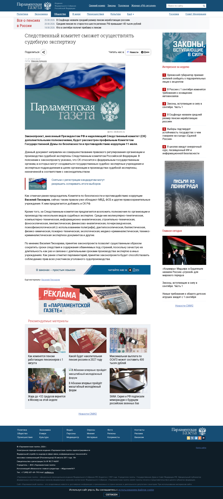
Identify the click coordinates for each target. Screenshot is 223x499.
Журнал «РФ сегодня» (143, 5)
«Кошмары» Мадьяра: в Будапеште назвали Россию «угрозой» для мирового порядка (182, 272)
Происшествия (95, 14)
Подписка (123, 5)
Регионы (111, 433)
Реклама (139, 433)
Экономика (41, 14)
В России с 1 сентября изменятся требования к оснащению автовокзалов (184, 93)
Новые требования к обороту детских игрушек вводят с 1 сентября (184, 295)
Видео (70, 430)
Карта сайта (201, 448)
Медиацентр (73, 437)
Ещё (129, 14)
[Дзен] (145, 52)
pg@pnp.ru (49, 472)
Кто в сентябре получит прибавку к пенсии (73, 27)
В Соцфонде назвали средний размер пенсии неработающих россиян (87, 20)
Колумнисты (113, 437)
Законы (112, 5)
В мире (76, 14)
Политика (22, 14)
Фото (110, 430)
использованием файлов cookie (136, 489)
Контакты (139, 430)
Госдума (174, 14)
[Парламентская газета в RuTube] (203, 438)
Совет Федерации (195, 14)
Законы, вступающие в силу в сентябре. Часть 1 (182, 105)
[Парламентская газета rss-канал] (188, 438)
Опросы (91, 430)
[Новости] (133, 52)
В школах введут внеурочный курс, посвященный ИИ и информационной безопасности (181, 150)
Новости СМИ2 (88, 413)
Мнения (91, 433)
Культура (116, 14)
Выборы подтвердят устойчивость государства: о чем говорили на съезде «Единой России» (181, 134)
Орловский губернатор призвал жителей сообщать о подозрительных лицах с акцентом (184, 78)
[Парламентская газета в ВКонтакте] (192, 438)
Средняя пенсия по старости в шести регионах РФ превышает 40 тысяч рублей (93, 23)
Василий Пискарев (50, 279)
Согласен (111, 494)
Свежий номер (97, 5)
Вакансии (139, 437)
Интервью (92, 437)
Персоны (71, 433)
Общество (60, 14)
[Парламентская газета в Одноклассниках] (199, 438)
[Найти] (204, 6)
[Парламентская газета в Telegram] (196, 438)
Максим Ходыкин (39, 61)
